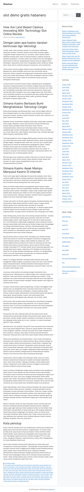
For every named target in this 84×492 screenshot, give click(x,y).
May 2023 (65, 187)
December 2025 (67, 101)
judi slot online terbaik (69, 258)
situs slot (65, 221)
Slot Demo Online (10, 463)
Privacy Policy (75, 4)
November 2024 (67, 137)
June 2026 (65, 87)
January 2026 (66, 98)
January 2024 (66, 165)
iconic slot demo (44, 474)
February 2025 (67, 129)
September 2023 (67, 176)
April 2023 (65, 190)
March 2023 (66, 193)
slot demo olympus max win (20, 479)
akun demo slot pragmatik (31, 465)
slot (63, 263)
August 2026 (66, 84)
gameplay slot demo (13, 472)
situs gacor (65, 233)
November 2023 (67, 171)
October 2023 (66, 174)
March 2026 (66, 93)
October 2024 (66, 140)
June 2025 (65, 118)
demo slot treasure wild (38, 470)
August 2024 (66, 146)
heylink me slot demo (34, 474)
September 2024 (67, 143)
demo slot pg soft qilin (12, 470)
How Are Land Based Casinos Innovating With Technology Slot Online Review (25, 30)
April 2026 (65, 90)
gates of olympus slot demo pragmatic (30, 472)
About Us (55, 4)
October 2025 (66, 107)
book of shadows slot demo (23, 467)
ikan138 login (66, 217)
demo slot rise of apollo (25, 470)
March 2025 (66, 126)
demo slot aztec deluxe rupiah (19, 468)
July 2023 (65, 182)
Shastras (7, 4)
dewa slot (65, 254)
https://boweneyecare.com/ (71, 267)
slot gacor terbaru (68, 237)
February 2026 (67, 96)
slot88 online (66, 242)
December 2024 (67, 135)
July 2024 (65, 149)
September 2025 (67, 110)
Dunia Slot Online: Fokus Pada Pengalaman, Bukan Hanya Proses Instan (70, 51)
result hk (65, 225)
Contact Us (64, 4)
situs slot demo (45, 475)
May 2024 (65, 154)
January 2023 (66, 199)
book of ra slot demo (9, 467)
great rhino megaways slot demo (18, 474)
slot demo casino (15, 477)
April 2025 (65, 123)
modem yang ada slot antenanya (31, 475)
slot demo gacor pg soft (27, 477)
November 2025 (67, 104)
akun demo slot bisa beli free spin (14, 465)
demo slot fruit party (33, 468)
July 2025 (65, 115)
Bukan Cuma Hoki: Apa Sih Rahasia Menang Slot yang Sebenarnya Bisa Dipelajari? (71, 58)
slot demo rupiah (33, 479)
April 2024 (65, 157)
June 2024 (65, 151)
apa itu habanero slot (45, 465)
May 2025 (65, 121)
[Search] (78, 15)
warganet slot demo (23, 481)
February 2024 (67, 162)
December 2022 (67, 201)
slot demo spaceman (44, 479)
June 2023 (65, 185)
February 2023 (67, 196)
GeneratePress (50, 489)
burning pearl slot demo (38, 467)
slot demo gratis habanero (42, 477)
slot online (65, 246)
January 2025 (66, 132)
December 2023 (67, 168)
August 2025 (66, 112)
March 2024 (66, 160)
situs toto (65, 229)
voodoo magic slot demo (10, 481)
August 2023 (66, 179)
